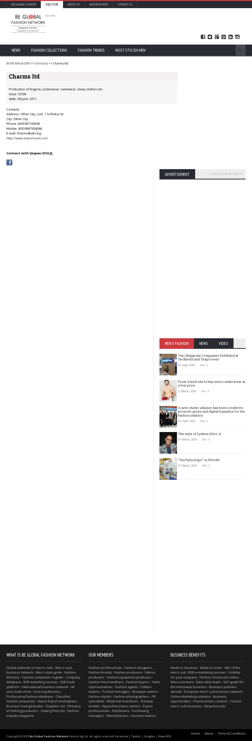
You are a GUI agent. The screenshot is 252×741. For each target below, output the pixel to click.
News (16, 50)
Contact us (125, 4)
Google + (217, 37)
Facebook (203, 37)
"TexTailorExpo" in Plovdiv (199, 460)
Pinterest (223, 37)
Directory (52, 4)
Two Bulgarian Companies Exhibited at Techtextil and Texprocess (208, 357)
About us (74, 4)
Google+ (149, 736)
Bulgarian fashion (23, 4)
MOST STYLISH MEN (130, 50)
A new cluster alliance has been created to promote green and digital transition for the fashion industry (211, 411)
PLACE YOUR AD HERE (225, 173)
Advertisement (98, 4)
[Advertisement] (151, 23)
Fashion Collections (49, 50)
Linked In (230, 37)
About (209, 733)
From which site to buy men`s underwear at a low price (211, 383)
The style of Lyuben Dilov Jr (199, 434)
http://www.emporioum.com (27, 138)
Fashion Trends (91, 50)
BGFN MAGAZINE (18, 63)
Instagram (237, 37)
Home (195, 733)
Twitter (210, 37)
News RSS (164, 736)
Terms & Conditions (232, 733)
